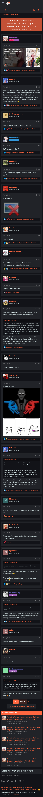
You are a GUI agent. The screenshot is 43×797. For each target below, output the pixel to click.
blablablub (13, 161)
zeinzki (12, 630)
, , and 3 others (22, 70)
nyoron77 (13, 551)
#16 (39, 558)
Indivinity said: (9, 320)
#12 (39, 383)
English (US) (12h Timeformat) (12, 787)
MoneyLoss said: (9, 562)
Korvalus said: (8, 459)
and (13, 292)
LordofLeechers (15, 252)
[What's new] (38, 10)
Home (34, 789)
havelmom (13, 228)
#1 (39, 45)
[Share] (36, 45)
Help (27, 789)
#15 (39, 532)
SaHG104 (12, 650)
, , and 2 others (19, 621)
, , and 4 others (21, 584)
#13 (39, 455)
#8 (39, 259)
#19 (39, 657)
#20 (38, 676)
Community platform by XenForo (18, 792)
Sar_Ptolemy (14, 375)
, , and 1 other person (20, 152)
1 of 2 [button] (16, 701)
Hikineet (12, 277)
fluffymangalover (16, 114)
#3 (39, 122)
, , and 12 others (22, 219)
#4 (39, 145)
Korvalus (12, 301)
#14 (39, 506)
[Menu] (2, 3)
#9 (39, 285)
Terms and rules (6, 789)
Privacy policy (19, 789)
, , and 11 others (23, 129)
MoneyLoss (14, 499)
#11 (39, 363)
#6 (39, 195)
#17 (39, 600)
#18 (39, 638)
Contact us (28, 787)
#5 (39, 169)
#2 (39, 87)
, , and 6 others (23, 268)
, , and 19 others (23, 105)
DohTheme (16, 794)
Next (22, 701)
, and (22, 490)
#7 (39, 235)
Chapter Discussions (20, 721)
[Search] (5, 10)
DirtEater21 (13, 525)
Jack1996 (13, 187)
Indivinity (12, 79)
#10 (39, 309)
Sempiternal (14, 356)
